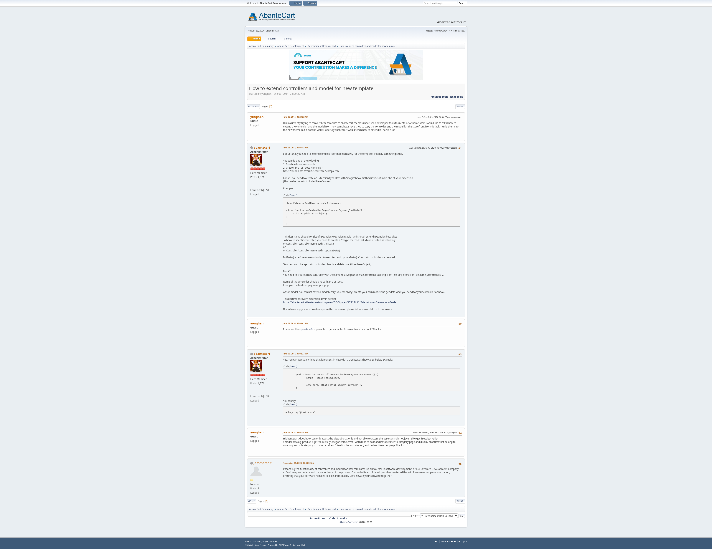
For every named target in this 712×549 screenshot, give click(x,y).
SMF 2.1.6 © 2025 (253, 541)
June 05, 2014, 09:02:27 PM (295, 353)
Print (460, 106)
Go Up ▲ (463, 541)
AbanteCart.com (348, 522)
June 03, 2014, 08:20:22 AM (295, 116)
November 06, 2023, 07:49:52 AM (298, 463)
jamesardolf (262, 463)
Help (436, 541)
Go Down (253, 106)
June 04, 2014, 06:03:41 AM (295, 323)
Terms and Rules (448, 541)
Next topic (456, 96)
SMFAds (248, 545)
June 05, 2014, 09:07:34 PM (295, 432)
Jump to (415, 515)
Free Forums (260, 545)
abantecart (262, 147)
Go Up (251, 501)
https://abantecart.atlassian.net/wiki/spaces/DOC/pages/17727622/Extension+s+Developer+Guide (339, 302)
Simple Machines (269, 541)
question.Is (307, 329)
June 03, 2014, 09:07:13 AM (295, 147)
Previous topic (439, 96)
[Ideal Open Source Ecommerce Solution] (251, 185)
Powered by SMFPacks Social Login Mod (286, 545)
